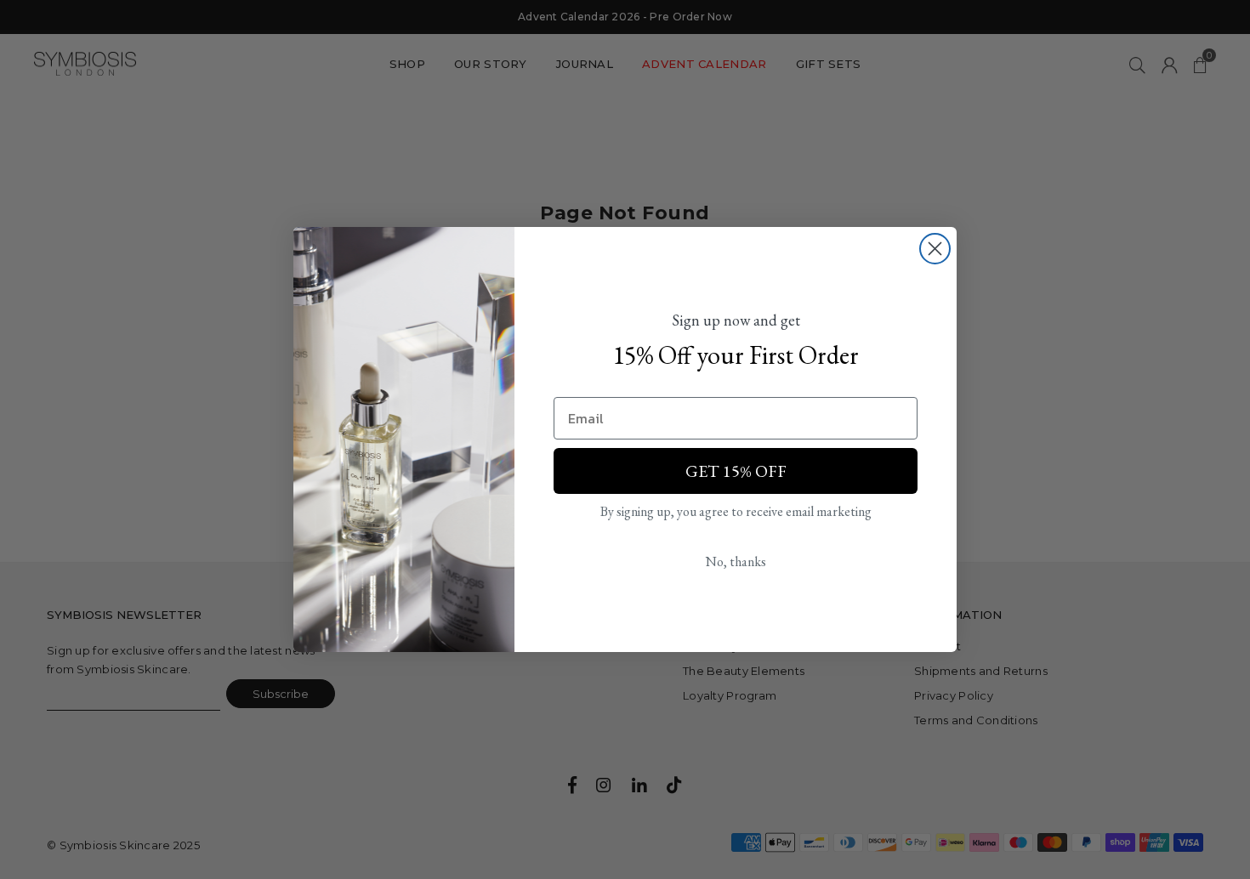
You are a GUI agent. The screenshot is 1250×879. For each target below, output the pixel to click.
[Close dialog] (935, 249)
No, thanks (736, 561)
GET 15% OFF (736, 471)
